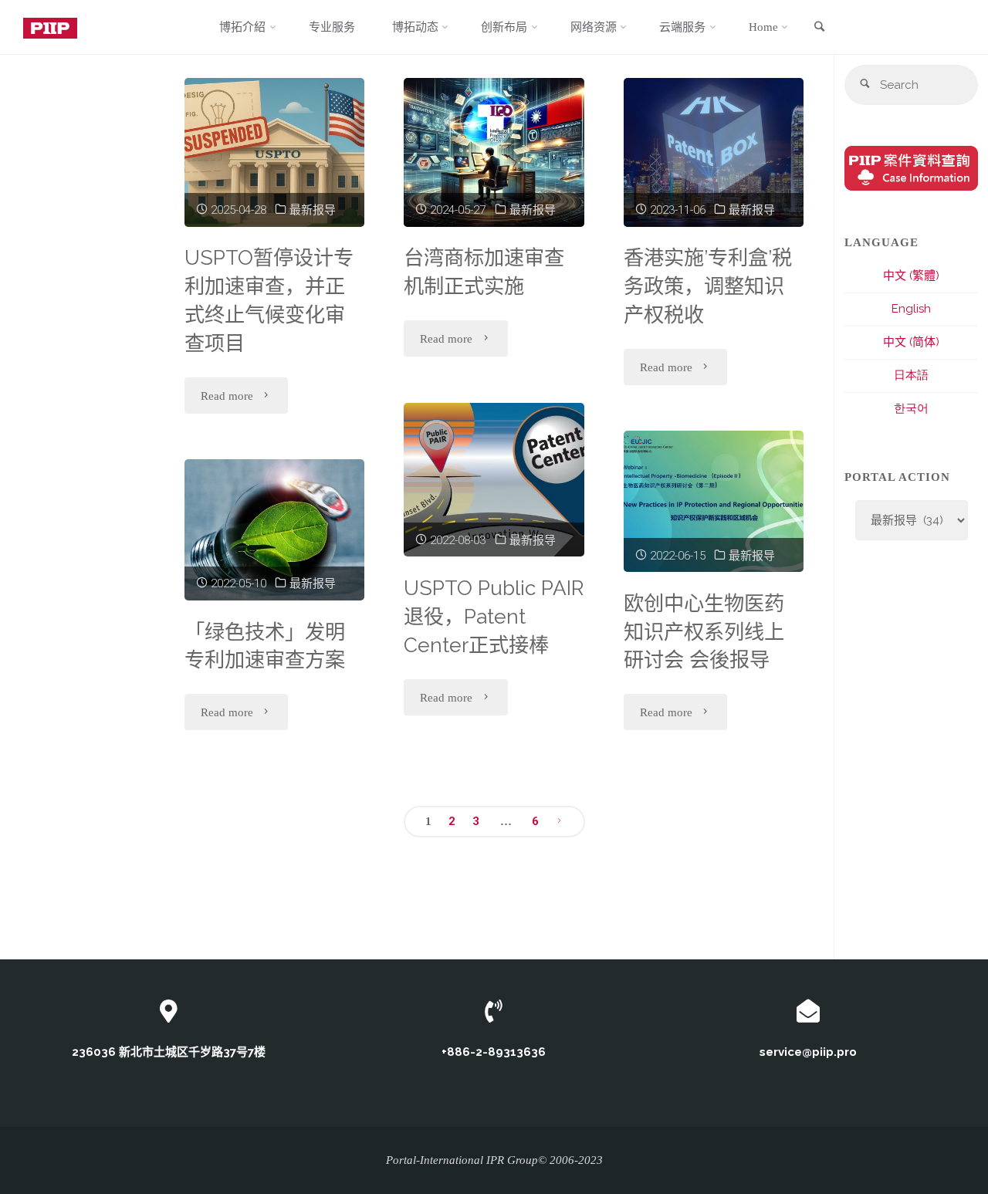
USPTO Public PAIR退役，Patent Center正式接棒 (494, 616)
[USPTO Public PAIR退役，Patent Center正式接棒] (494, 480)
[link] (819, 28)
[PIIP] (50, 27)
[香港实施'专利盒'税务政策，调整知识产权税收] (714, 152)
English (911, 309)
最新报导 (312, 210)
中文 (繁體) (911, 275)
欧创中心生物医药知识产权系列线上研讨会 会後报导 (704, 631)
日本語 (911, 375)
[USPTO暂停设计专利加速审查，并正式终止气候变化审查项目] (274, 152)
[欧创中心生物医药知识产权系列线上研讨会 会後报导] (714, 501)
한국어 (911, 408)
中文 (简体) (911, 342)
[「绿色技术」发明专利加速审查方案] (274, 529)
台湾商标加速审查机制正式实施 (484, 271)
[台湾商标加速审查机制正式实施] (494, 152)
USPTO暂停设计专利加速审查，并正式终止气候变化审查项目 (269, 299)
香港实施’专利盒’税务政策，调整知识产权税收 (708, 285)
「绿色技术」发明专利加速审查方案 (264, 646)
